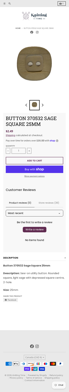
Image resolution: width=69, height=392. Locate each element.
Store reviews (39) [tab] (49, 202)
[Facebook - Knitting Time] (32, 32)
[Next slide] (42, 105)
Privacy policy (16, 377)
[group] (34, 105)
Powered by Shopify (37, 375)
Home (18, 28)
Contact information (35, 380)
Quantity (10, 146)
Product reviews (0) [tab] (20, 202)
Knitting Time (19, 375)
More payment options (34, 176)
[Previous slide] (26, 105)
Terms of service (34, 377)
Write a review (35, 229)
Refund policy (56, 375)
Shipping (10, 135)
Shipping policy (52, 377)
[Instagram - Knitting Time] (37, 32)
